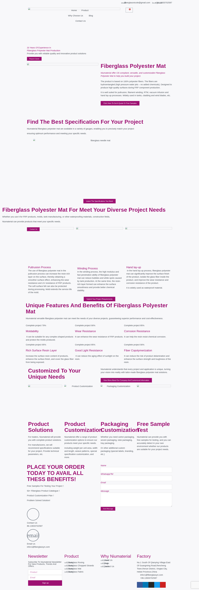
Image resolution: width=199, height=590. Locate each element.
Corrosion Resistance (137, 331)
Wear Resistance (85, 331)
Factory (144, 556)
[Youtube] (163, 585)
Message (105, 491)
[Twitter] (157, 585)
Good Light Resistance (89, 350)
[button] (103, 9)
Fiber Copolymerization (138, 350)
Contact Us (80, 21)
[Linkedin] (145, 585)
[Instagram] (151, 585)
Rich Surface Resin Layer (41, 350)
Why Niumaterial (116, 556)
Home (74, 10)
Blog (91, 16)
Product (85, 10)
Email (103, 482)
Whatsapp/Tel (107, 474)
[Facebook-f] (140, 585)
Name (103, 465)
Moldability (32, 331)
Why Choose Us (75, 16)
